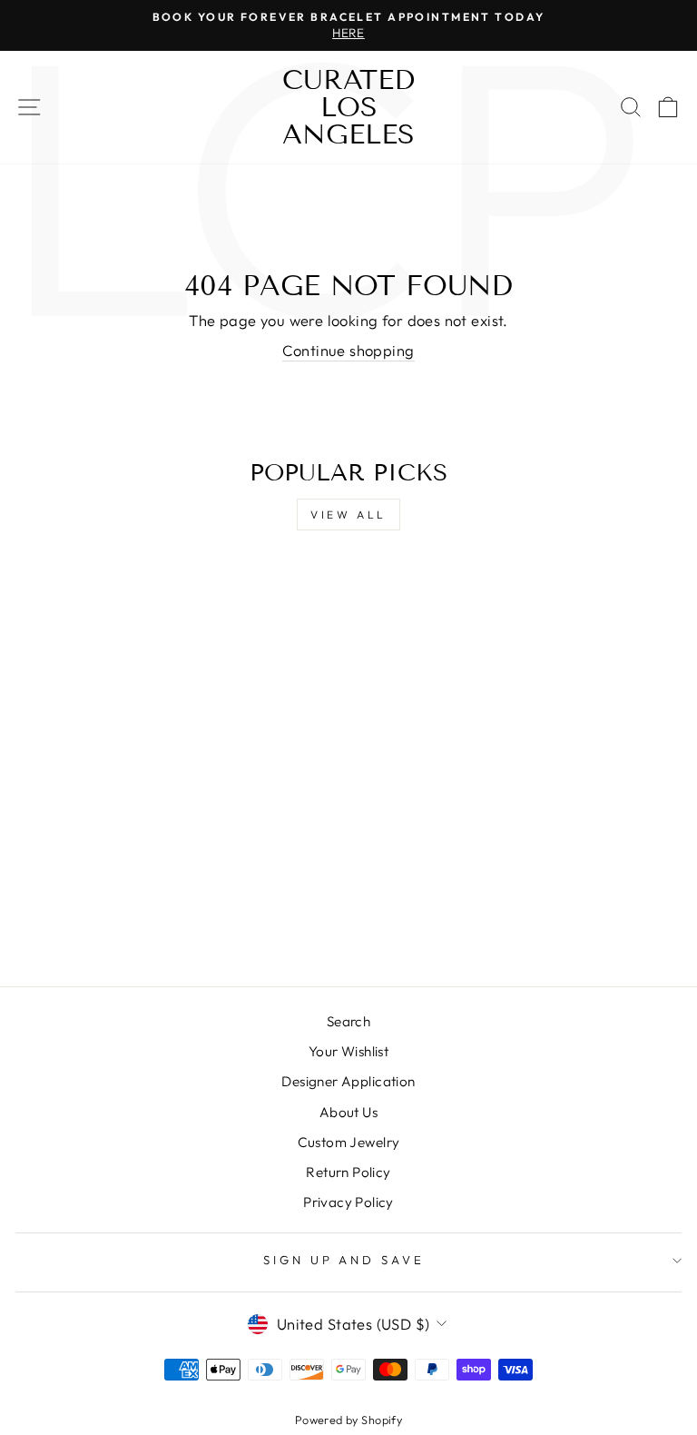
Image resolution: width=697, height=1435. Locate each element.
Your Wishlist (348, 1051)
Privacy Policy (348, 1202)
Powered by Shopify (348, 1419)
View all (348, 514)
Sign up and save (344, 1259)
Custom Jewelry (349, 1142)
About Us (348, 1112)
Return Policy (348, 1172)
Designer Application (348, 1081)
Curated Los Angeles (348, 107)
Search (348, 1021)
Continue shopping (348, 350)
